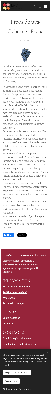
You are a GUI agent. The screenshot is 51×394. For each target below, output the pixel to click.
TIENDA (10, 312)
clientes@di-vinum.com (23, 344)
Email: (6, 344)
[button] (34, 6)
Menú (45, 6)
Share (10, 235)
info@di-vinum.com (21, 338)
